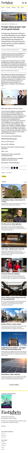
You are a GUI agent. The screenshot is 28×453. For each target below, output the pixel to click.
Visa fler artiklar (14, 384)
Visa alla (25, 181)
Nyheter (2, 7)
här (21, 136)
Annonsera (3, 437)
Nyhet (24, 49)
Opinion (22, 7)
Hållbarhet (14, 7)
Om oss (3, 433)
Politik (18, 7)
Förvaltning (8, 7)
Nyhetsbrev (3, 435)
